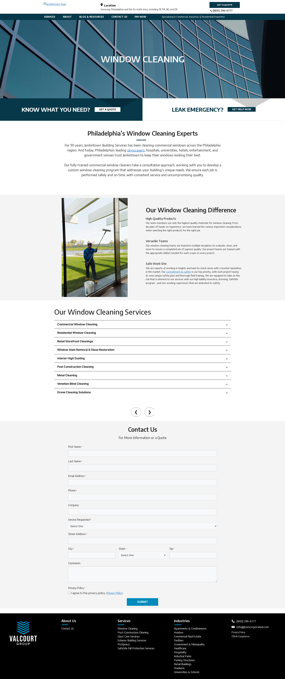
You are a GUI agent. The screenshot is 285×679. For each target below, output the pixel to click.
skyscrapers (136, 150)
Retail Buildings (182, 664)
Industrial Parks (182, 656)
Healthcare (180, 648)
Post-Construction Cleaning (133, 632)
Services (49, 16)
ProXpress (124, 644)
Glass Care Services (129, 636)
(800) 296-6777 (223, 10)
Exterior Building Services (132, 640)
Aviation (178, 632)
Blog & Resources (91, 16)
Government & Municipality (189, 644)
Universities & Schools (186, 672)
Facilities (179, 640)
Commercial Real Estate (187, 636)
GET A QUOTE (107, 109)
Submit (142, 601)
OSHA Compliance (241, 636)
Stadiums (179, 668)
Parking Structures (184, 660)
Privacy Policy (238, 632)
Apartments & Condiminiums (190, 628)
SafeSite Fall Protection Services (136, 648)
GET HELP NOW (241, 109)
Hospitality (180, 652)
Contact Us (119, 16)
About (67, 16)
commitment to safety (178, 271)
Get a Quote (224, 4)
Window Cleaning (128, 628)
